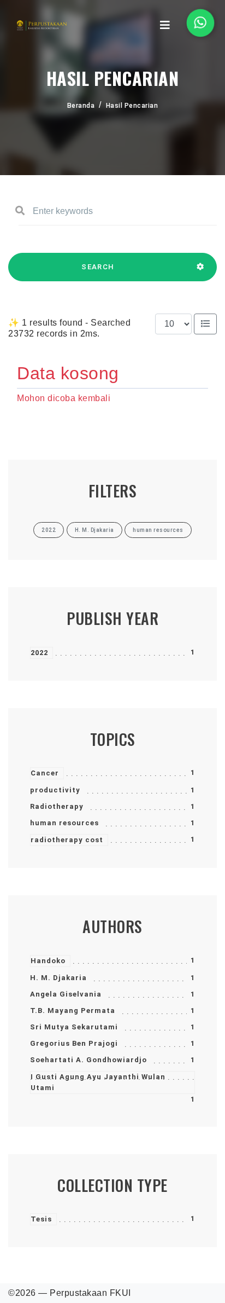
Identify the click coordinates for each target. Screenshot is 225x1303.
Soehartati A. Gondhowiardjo (88, 1060)
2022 (39, 652)
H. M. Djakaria (58, 978)
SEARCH (97, 267)
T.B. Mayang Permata (72, 1010)
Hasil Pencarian (132, 105)
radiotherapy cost (67, 840)
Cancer (45, 773)
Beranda (81, 105)
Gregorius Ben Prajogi (74, 1043)
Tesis (41, 1219)
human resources (64, 823)
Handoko (48, 961)
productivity (55, 790)
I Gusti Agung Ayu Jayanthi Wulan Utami (98, 1082)
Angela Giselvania (66, 994)
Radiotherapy (57, 806)
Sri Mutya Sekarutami (74, 1027)
